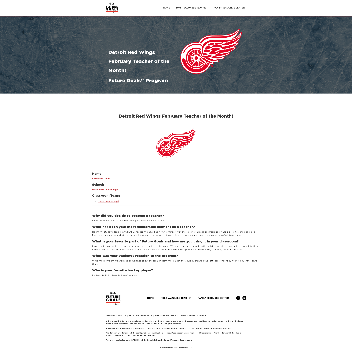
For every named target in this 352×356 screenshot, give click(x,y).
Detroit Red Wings (108, 201)
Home (166, 7)
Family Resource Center (229, 7)
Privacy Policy (160, 340)
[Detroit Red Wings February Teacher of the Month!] (176, 145)
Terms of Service (179, 340)
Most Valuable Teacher (191, 7)
